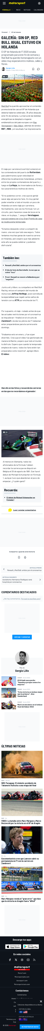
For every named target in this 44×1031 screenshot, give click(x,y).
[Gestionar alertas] (25, 557)
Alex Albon (18, 125)
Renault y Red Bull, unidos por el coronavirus (23, 265)
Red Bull (5, 106)
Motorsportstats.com (22, 984)
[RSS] (34, 959)
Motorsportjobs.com (22, 977)
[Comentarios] (39, 69)
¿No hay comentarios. (22, 599)
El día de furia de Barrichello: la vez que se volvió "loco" (22, 271)
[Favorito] (33, 69)
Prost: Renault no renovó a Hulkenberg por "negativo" (22, 278)
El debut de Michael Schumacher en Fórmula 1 (21, 498)
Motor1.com (22, 973)
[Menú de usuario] (39, 3)
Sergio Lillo (10, 68)
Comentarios (22, 995)
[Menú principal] (4, 3)
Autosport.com (22, 981)
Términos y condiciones (14, 1019)
